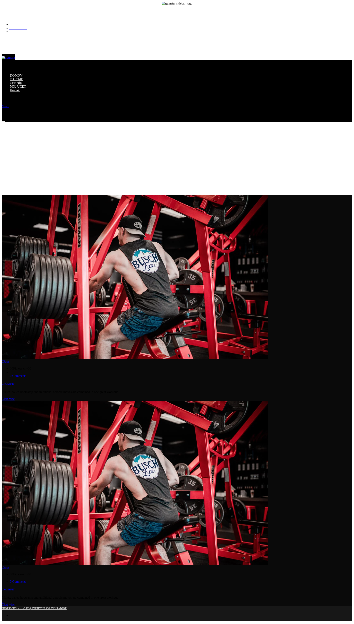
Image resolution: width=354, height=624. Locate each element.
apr (5, 361)
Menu (5, 106)
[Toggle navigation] (3, 121)
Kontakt (15, 90)
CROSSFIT (8, 383)
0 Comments (18, 376)
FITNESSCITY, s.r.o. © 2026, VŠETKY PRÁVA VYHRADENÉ (34, 608)
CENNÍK (16, 83)
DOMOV (16, 75)
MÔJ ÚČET (18, 86)
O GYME (16, 79)
